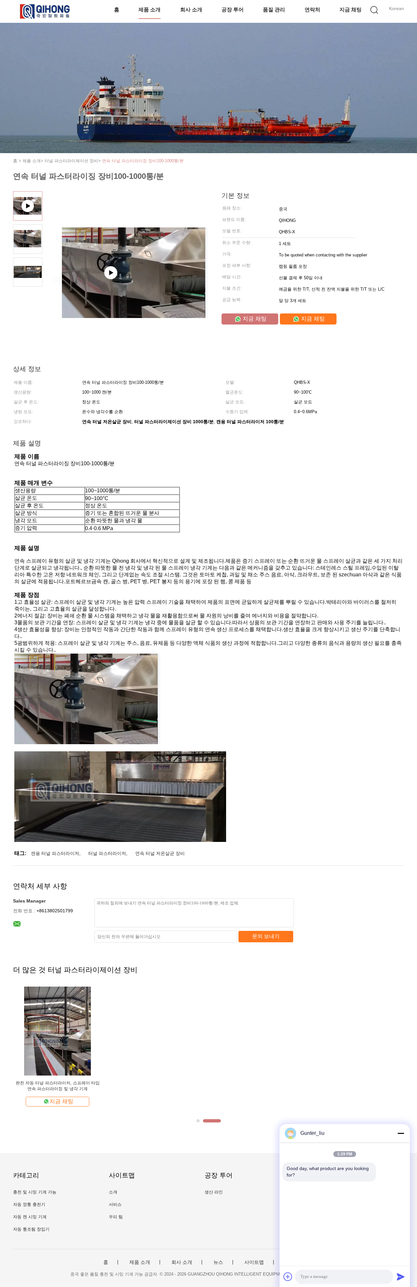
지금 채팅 (350, 9)
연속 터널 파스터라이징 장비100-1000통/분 (143, 160)
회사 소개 (191, 9)
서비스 (115, 1204)
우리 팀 (116, 1216)
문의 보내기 (266, 936)
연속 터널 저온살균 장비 (160, 853)
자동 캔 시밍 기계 (30, 1216)
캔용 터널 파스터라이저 (55, 853)
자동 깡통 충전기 (29, 1204)
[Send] (400, 1276)
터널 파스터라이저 (107, 853)
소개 (113, 1192)
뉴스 (218, 1262)
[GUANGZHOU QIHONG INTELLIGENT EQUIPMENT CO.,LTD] (45, 11)
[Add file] (288, 1276)
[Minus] (401, 1133)
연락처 (312, 9)
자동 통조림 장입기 (31, 1229)
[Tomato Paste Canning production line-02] (127, 280)
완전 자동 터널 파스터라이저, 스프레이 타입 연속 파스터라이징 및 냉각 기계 (58, 1085)
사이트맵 (254, 1262)
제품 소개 (149, 9)
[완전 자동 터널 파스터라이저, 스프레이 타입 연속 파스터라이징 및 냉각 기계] (57, 1030)
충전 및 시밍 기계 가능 (34, 1192)
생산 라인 (214, 1192)
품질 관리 (274, 9)
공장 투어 (233, 9)
